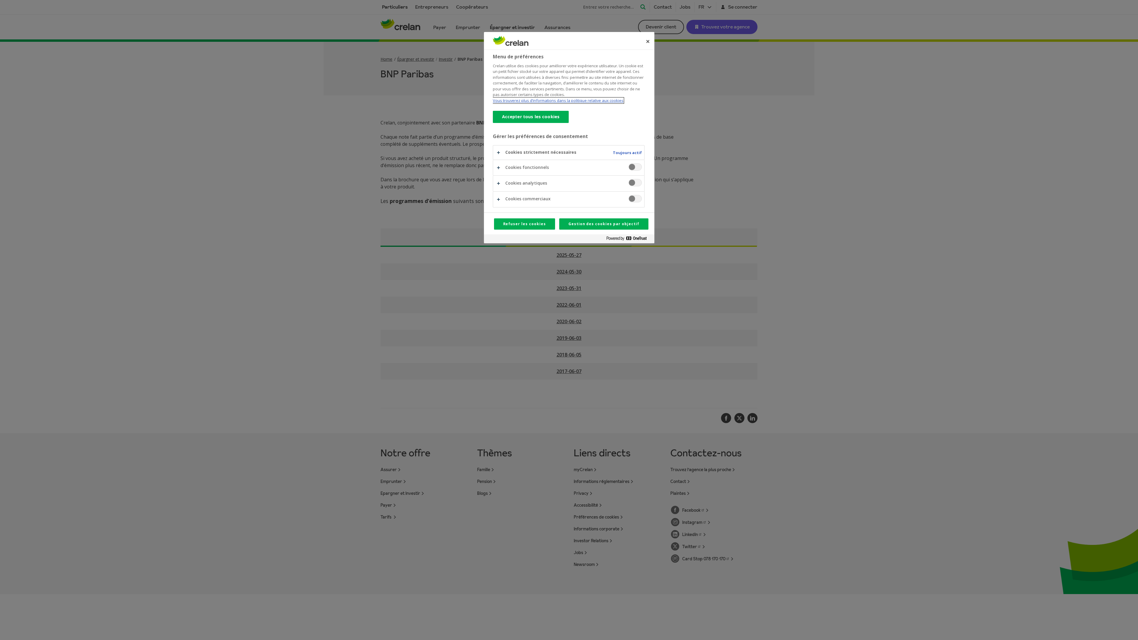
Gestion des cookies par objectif (603, 223)
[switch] (635, 167)
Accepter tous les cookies (531, 116)
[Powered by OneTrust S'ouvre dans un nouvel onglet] (628, 239)
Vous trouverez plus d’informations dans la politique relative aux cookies (558, 100)
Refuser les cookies (524, 223)
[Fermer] (647, 41)
